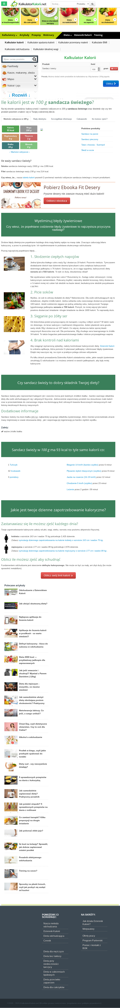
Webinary (48, 34)
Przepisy (36, 34)
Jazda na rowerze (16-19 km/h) (81, 477)
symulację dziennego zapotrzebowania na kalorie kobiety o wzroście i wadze (61, 540)
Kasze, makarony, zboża (21, 72)
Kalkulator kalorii (14, 42)
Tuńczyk (13, 464)
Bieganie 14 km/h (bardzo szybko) (82, 464)
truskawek (15, 471)
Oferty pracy (89, 936)
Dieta (67, 34)
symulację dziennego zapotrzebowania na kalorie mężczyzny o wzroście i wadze (62, 551)
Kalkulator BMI (99, 42)
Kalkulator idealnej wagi (45, 49)
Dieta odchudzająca (53, 936)
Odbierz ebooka (56, 200)
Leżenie (70, 489)
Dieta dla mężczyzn (53, 951)
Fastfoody (12, 66)
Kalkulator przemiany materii (73, 42)
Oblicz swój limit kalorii (57, 575)
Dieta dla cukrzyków (53, 987)
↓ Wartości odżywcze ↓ (19, 152)
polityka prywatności (91, 1003)
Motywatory (88, 929)
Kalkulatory (9, 34)
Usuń (115, 69)
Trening (98, 34)
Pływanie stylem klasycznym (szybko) (84, 471)
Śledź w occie (87, 150)
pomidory (14, 477)
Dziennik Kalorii (83, 34)
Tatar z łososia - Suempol (93, 145)
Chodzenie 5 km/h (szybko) (79, 483)
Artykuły (24, 34)
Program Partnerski (93, 940)
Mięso (10, 79)
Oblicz (110, 83)
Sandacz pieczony (89, 139)
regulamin (72, 1003)
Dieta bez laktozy (52, 956)
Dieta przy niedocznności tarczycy (51, 964)
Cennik (47, 940)
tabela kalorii (29, 177)
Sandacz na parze (89, 134)
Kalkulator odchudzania (17, 49)
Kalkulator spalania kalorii (41, 42)
